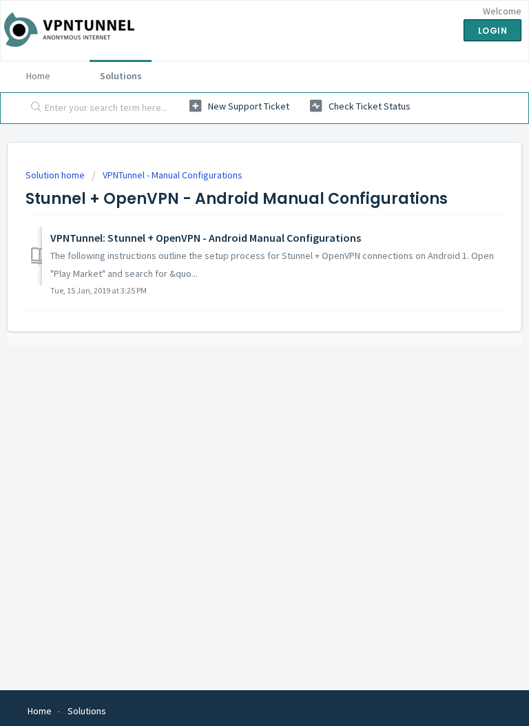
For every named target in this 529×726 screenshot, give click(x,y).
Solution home (56, 175)
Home (38, 76)
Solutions (121, 76)
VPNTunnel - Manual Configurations (172, 175)
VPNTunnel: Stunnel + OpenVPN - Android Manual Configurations (205, 238)
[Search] (33, 108)
